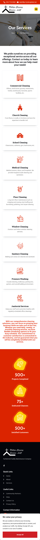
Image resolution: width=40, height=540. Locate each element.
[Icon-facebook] (4, 465)
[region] (20, 527)
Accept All (20, 535)
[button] (36, 9)
